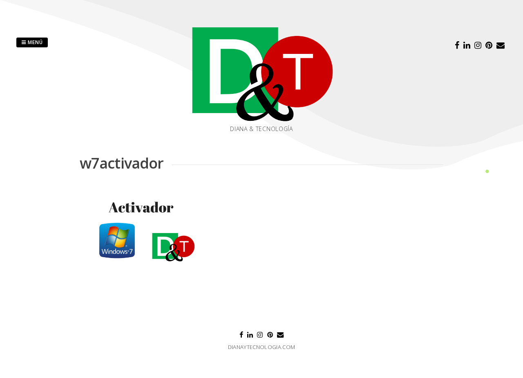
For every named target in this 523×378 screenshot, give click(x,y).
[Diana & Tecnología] (261, 73)
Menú (34, 42)
